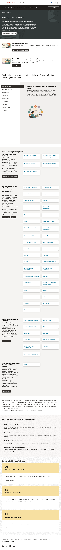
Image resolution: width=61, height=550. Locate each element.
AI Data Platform (47, 187)
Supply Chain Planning (30, 242)
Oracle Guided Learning (29, 7)
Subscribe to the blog (10, 504)
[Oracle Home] (10, 3)
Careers (40, 539)
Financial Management (30, 228)
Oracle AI (45, 326)
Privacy (12, 539)
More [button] (38, 7)
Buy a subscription (6, 341)
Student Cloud (27, 261)
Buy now (13, 217)
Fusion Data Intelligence (49, 221)
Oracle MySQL (27, 339)
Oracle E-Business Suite (30, 326)
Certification (19, 7)
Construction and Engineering (47, 268)
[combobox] (33, 2)
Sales (44, 248)
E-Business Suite (28, 297)
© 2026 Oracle (5, 539)
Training (13, 7)
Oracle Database (28, 215)
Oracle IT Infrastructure (49, 339)
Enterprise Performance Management (49, 228)
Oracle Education (6, 12)
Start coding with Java (29, 163)
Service (26, 255)
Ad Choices (35, 539)
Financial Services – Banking (31, 276)
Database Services (47, 194)
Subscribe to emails (47, 539)
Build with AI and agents (30, 155)
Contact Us (12, 541)
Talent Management (48, 242)
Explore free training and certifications (20, 50)
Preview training (6, 217)
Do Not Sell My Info (18, 539)
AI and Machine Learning (30, 187)
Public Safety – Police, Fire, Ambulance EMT (50, 283)
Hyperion (26, 303)
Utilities (45, 290)
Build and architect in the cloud (30, 172)
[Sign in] (55, 3)
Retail (25, 290)
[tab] (12, 86)
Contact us (8, 527)
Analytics (45, 200)
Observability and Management (47, 207)
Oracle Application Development (29, 346)
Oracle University (5, 7)
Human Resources (28, 248)
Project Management (48, 235)
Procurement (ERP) (29, 235)
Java (44, 215)
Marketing (45, 255)
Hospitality (45, 276)
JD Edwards (46, 303)
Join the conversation (10, 480)
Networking (27, 207)
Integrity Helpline (5, 541)
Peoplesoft (27, 310)
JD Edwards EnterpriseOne (31, 354)
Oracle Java (27, 333)
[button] (3, 3)
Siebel (44, 297)
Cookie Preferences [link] (27, 539)
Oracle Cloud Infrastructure (31, 194)
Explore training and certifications (9, 33)
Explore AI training (16, 65)
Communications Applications (28, 268)
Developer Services (29, 200)
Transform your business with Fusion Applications (49, 156)
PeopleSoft (45, 346)
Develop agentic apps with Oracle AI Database (49, 164)
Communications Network (49, 261)
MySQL (26, 221)
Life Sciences (27, 282)
